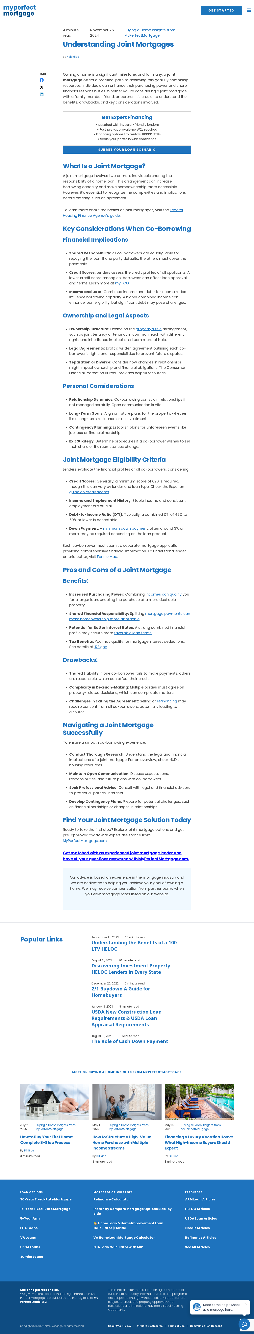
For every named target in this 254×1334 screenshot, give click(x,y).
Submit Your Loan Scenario (127, 149)
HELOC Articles (197, 1209)
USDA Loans (30, 1247)
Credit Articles (197, 1228)
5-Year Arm (30, 1218)
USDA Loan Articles (201, 1218)
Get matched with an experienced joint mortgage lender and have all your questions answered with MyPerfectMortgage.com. (126, 856)
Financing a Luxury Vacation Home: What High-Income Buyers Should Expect (199, 1142)
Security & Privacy (119, 1326)
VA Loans (28, 1237)
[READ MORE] (54, 1102)
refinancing (167, 701)
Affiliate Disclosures (150, 1326)
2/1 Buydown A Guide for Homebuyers (120, 991)
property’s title (149, 328)
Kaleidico (73, 57)
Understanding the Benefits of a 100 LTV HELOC (134, 945)
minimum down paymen (124, 528)
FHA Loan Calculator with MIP (118, 1247)
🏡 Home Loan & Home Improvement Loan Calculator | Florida (128, 1225)
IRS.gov (100, 646)
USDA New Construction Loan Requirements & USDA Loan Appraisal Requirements (126, 1018)
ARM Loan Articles (200, 1199)
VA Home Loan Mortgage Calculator (124, 1237)
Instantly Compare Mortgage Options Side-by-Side (133, 1211)
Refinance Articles (200, 1237)
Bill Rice (29, 1150)
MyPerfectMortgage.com (85, 840)
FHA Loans (29, 1228)
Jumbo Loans (31, 1256)
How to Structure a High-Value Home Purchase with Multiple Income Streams (121, 1142)
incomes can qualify (164, 594)
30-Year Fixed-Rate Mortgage (45, 1199)
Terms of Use (176, 1326)
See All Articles (197, 1247)
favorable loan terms (133, 632)
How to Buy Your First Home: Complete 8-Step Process (46, 1139)
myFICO (122, 283)
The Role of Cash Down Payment (129, 1041)
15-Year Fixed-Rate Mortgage (45, 1209)
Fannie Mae (107, 556)
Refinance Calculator (111, 1199)
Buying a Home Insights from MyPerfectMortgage (56, 1127)
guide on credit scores (89, 491)
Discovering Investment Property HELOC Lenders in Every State (130, 968)
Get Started (221, 10)
